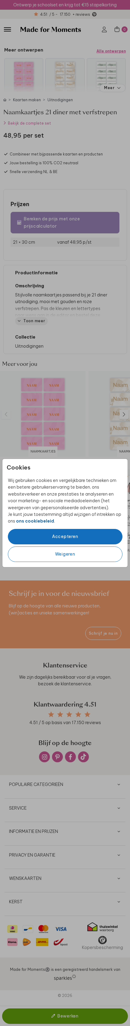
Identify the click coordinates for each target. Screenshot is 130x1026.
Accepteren (65, 536)
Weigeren (65, 554)
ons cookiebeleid (35, 521)
